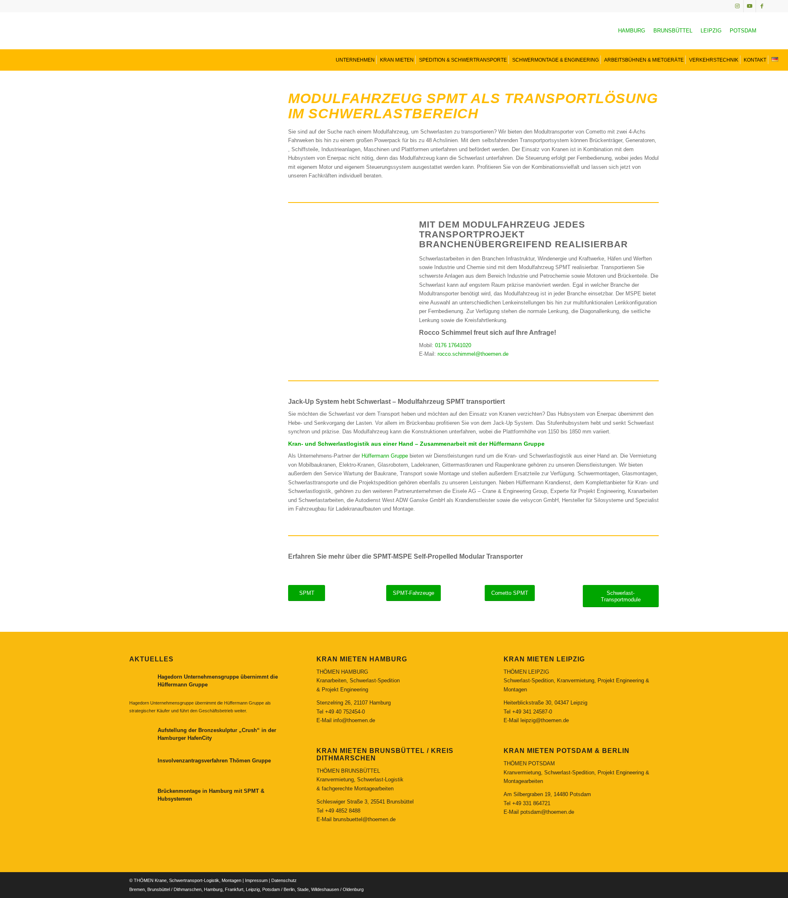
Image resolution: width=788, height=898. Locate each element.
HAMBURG (631, 31)
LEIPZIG (711, 31)
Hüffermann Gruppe (385, 456)
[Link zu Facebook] (762, 6)
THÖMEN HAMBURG (342, 672)
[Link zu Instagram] (737, 6)
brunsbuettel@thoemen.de (364, 819)
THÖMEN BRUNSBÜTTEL (348, 771)
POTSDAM (743, 31)
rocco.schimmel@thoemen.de (473, 354)
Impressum (256, 880)
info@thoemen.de (354, 720)
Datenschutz (284, 880)
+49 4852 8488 (342, 811)
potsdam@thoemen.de (547, 812)
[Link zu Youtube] (750, 6)
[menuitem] (354, 59)
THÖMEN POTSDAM (529, 763)
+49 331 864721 (531, 803)
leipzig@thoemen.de (544, 720)
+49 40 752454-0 (345, 712)
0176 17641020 (453, 345)
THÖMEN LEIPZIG (526, 672)
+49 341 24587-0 (532, 712)
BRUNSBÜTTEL (672, 31)
